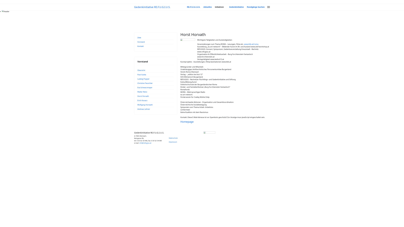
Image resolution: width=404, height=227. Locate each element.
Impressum (173, 142)
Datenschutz (173, 138)
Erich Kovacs (142, 100)
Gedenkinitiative (236, 7)
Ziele (139, 37)
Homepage (187, 121)
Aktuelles (207, 7)
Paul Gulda (141, 74)
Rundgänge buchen (256, 7)
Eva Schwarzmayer (144, 87)
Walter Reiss (142, 92)
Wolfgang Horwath (145, 105)
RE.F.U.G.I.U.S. (193, 7)
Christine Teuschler (145, 83)
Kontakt (140, 46)
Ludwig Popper (143, 79)
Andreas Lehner (143, 109)
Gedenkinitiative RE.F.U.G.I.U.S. (152, 7)
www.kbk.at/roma (251, 44)
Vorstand (141, 42)
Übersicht (141, 70)
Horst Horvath (143, 96)
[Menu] (268, 7)
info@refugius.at (145, 143)
